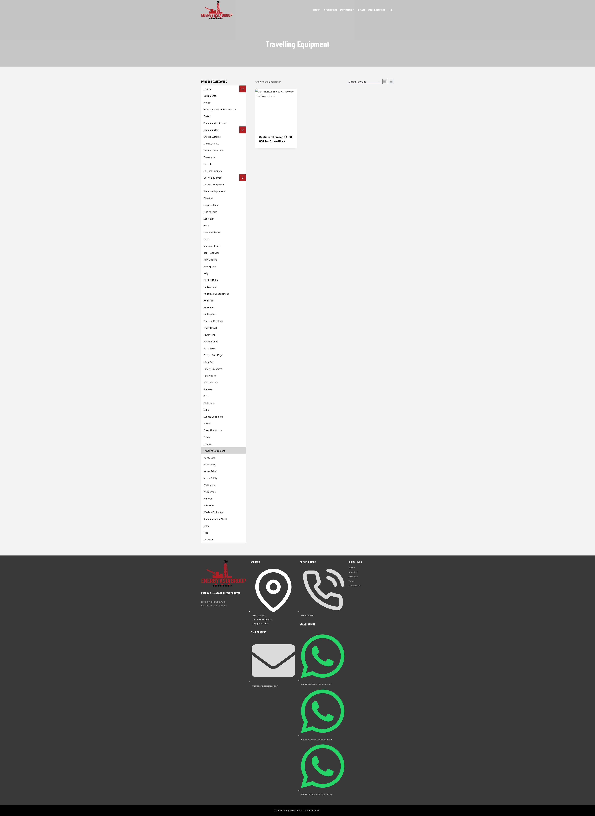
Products (347, 10)
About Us (330, 10)
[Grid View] (384, 81)
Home (316, 10)
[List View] (391, 81)
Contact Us (376, 10)
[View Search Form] (391, 10)
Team (361, 10)
